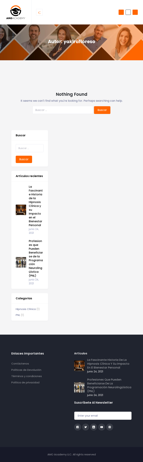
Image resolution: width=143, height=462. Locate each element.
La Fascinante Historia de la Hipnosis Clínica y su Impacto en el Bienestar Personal (36, 206)
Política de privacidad (25, 382)
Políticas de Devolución (26, 370)
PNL (18, 315)
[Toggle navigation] (39, 12)
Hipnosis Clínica (26, 309)
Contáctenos (20, 363)
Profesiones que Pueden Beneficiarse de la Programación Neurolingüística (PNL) (36, 258)
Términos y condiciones (26, 376)
